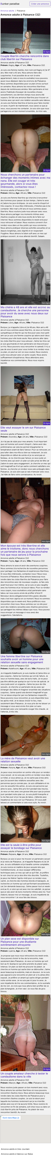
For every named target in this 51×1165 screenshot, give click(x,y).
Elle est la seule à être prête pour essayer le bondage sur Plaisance (21, 846)
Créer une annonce (40, 4)
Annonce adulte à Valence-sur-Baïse (17, 1154)
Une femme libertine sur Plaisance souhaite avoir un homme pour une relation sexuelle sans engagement (22, 659)
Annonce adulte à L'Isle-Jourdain (15, 1149)
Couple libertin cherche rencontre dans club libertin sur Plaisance (25, 58)
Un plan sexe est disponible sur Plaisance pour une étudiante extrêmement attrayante (20, 941)
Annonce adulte (7, 11)
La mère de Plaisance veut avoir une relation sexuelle (23, 760)
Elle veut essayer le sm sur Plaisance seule (23, 429)
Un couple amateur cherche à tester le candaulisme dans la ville (24, 1075)
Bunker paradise (9, 3)
